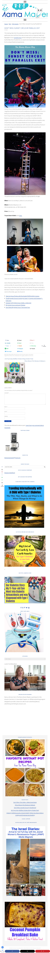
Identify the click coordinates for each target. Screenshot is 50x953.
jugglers (23, 355)
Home (6, 24)
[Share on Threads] (2, 482)
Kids (12, 354)
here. (20, 215)
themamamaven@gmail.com (12, 458)
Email (5, 411)
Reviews (27, 354)
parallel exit (27, 355)
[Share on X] (2, 469)
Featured (10, 354)
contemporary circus (18, 355)
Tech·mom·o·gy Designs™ (36, 948)
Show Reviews (31, 354)
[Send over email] (2, 477)
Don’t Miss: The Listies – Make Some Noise (25, 802)
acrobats (10, 355)
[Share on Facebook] (2, 467)
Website (6, 416)
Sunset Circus (17, 37)
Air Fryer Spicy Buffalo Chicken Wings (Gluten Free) (25, 810)
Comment (6, 392)
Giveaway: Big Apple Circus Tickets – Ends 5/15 (18, 303)
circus (13, 355)
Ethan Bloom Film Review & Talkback (25, 805)
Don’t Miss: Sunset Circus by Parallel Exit (25, 807)
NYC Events (15, 24)
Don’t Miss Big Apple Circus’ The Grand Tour (18, 307)
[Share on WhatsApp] (2, 480)
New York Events (16, 354)
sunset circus (31, 355)
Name (5, 406)
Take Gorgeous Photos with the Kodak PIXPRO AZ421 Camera (22, 296)
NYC (10, 24)
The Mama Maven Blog (24, 10)
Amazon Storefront (9, 473)
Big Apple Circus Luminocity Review (15, 305)
